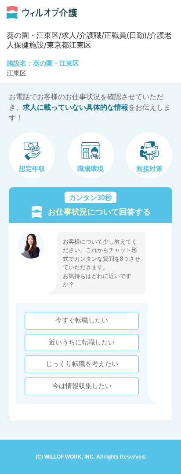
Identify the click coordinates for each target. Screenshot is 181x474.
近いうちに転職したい (82, 342)
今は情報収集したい (82, 385)
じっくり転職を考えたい (82, 363)
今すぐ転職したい (81, 320)
